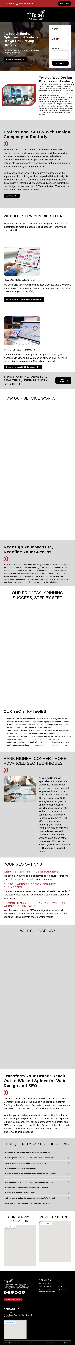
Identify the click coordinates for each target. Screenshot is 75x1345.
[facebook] (8, 1292)
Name (55, 29)
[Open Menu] (69, 14)
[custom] (19, 1292)
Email (55, 39)
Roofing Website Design (50, 1287)
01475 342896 (9, 1312)
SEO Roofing (45, 1283)
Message (57, 48)
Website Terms (67, 1342)
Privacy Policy (50, 1342)
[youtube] (16, 1292)
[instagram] (12, 1292)
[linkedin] (5, 1292)
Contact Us (33, 1342)
